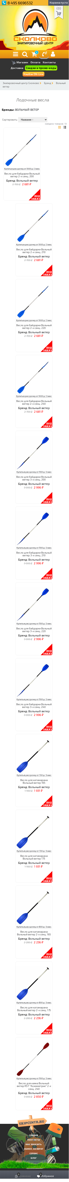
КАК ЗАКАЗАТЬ (34, 1144)
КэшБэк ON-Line (33, 74)
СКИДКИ (33, 1135)
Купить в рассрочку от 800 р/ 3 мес (34, 926)
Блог (34, 1158)
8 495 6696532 (20, 3)
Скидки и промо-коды (41, 68)
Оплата (35, 62)
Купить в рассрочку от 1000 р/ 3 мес (22, 168)
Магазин (22, 62)
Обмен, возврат (33, 1148)
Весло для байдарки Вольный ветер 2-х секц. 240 (34, 402)
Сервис (33, 1153)
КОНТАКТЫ (33, 1139)
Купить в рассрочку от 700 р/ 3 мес (34, 775)
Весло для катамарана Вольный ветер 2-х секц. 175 (34, 1009)
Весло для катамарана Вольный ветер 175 (34, 857)
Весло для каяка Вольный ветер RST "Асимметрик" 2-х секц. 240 (34, 1086)
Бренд (47, 83)
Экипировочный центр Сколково (21, 83)
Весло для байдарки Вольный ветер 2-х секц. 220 (34, 326)
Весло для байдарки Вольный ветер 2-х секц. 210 (34, 251)
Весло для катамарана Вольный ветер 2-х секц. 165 (34, 933)
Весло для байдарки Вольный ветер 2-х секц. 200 (22, 175)
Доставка (17, 67)
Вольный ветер (27, 109)
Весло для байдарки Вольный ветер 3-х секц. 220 (34, 630)
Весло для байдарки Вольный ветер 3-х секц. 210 (34, 554)
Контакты (49, 62)
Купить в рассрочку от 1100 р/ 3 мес (34, 472)
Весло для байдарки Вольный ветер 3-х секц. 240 (34, 705)
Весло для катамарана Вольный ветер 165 (34, 781)
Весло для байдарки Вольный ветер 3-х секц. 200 (34, 478)
